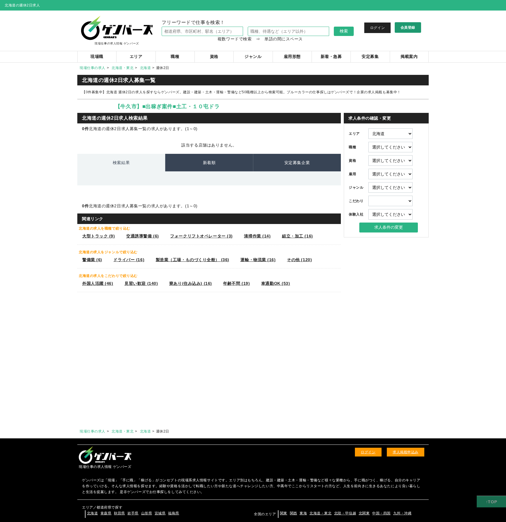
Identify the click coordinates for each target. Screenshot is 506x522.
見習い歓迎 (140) (141, 283)
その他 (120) (299, 259)
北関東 (364, 513)
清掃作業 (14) (257, 236)
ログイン (377, 28)
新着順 (209, 162)
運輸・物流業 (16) (258, 259)
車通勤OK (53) (275, 283)
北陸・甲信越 (345, 513)
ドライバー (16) (128, 259)
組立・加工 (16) (297, 236)
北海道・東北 (123, 68)
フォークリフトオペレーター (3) (201, 236)
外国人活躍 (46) (97, 283)
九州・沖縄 (402, 513)
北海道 (145, 68)
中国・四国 (381, 513)
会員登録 (408, 27)
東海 (303, 513)
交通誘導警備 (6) (142, 236)
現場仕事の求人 (92, 68)
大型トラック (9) (98, 236)
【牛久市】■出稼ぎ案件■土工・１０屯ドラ (167, 106)
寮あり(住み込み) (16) (190, 283)
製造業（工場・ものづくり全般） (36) (192, 259)
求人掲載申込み (405, 452)
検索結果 (121, 162)
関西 (293, 513)
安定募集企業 (297, 162)
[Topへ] (491, 502)
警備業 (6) (92, 259)
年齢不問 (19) (236, 283)
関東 (283, 513)
